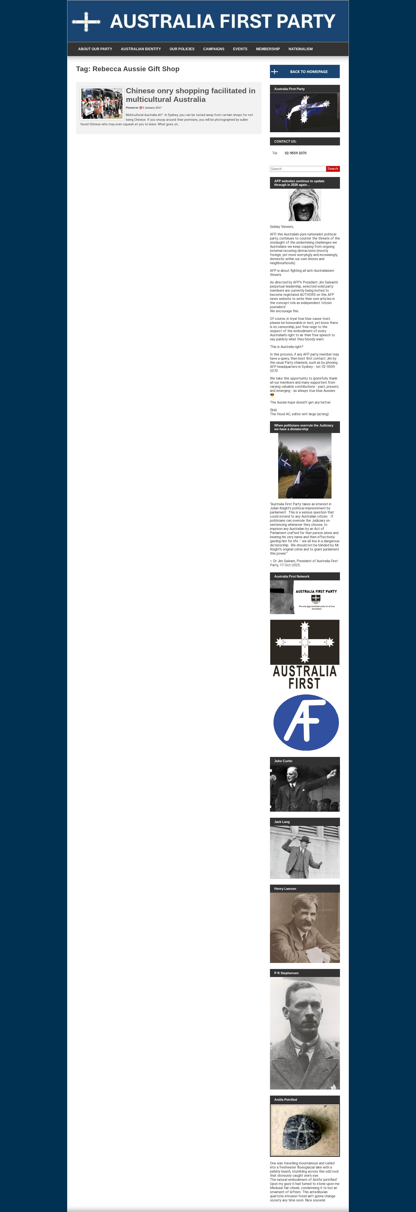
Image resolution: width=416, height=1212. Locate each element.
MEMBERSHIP (268, 49)
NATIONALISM (301, 49)
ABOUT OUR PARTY (95, 49)
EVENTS (240, 49)
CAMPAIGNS (213, 49)
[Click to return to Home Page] (305, 77)
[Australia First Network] (305, 597)
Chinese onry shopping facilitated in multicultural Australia (190, 94)
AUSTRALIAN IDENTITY (141, 49)
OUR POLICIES (182, 49)
